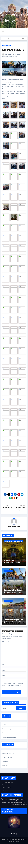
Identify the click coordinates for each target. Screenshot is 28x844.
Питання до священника (9, 737)
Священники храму (7, 729)
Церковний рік (18, 541)
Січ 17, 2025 (17, 562)
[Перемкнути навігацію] (3, 32)
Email (4, 670)
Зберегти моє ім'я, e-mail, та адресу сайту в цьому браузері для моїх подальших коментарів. (12, 686)
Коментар (5, 641)
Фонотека (5, 765)
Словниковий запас (8, 753)
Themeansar (15, 842)
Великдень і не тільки (13, 590)
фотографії (14, 56)
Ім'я (3, 665)
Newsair (23, 839)
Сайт (3, 676)
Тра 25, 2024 (17, 592)
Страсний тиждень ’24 (13, 620)
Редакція (9, 54)
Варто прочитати (7, 757)
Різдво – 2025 (9, 560)
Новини (4, 725)
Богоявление (6, 56)
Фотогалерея (6, 45)
